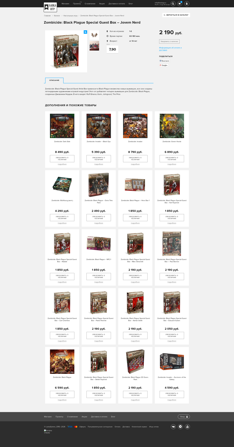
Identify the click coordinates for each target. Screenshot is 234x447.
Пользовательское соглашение (100, 427)
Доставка (126, 427)
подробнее (62, 164)
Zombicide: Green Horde (172, 142)
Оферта (82, 427)
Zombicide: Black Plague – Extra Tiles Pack (99, 201)
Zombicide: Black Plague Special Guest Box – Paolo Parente (98, 319)
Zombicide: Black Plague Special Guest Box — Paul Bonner (171, 260)
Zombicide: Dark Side (62, 142)
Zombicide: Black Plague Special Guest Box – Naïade (62, 260)
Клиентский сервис (139, 427)
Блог (131, 3)
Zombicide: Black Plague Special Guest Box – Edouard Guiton (171, 319)
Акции (102, 3)
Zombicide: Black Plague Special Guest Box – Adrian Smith (135, 319)
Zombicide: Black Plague (62, 377)
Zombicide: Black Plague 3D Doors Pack (135, 378)
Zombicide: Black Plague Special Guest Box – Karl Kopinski (171, 201)
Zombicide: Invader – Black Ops (99, 142)
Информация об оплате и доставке (170, 49)
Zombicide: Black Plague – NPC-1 (98, 259)
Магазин (65, 3)
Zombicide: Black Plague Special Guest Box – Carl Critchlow (62, 319)
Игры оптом (154, 427)
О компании (90, 3)
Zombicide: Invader (135, 142)
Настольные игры (70, 16)
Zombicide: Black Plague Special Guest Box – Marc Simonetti (135, 260)
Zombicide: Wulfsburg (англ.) (62, 200)
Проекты (77, 3)
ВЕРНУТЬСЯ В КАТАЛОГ (177, 15)
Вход (182, 416)
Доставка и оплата (117, 3)
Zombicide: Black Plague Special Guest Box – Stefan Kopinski (98, 378)
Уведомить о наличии (169, 41)
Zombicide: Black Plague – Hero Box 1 (135, 200)
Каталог (57, 16)
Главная (47, 16)
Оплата (117, 427)
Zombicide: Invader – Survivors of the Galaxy (172, 378)
